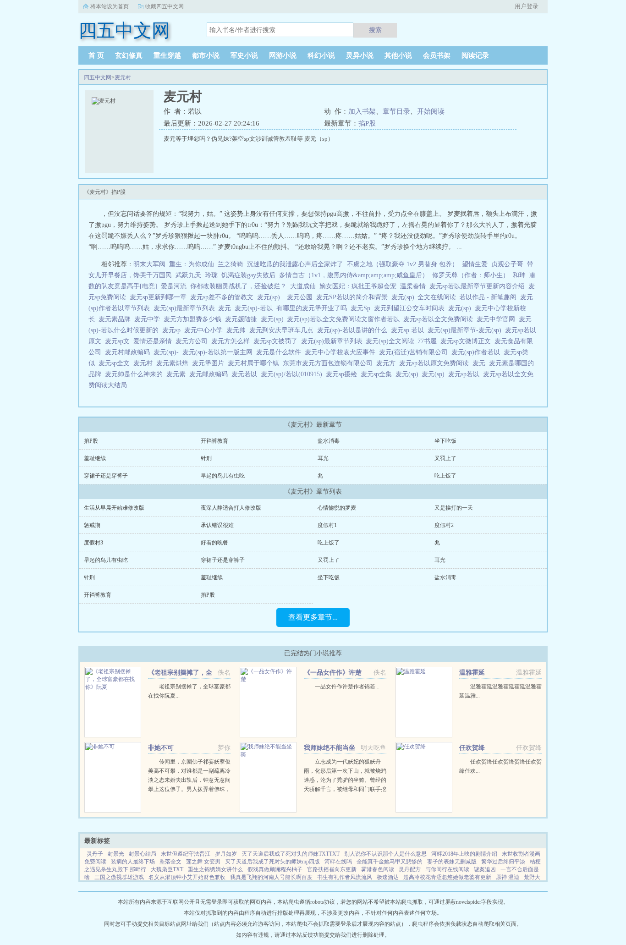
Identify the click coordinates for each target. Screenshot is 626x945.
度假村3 (93, 542)
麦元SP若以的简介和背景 (353, 297)
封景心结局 (142, 854)
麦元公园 (301, 297)
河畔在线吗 (338, 861)
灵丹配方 (410, 869)
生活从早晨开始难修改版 (114, 508)
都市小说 (206, 55)
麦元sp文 (119, 341)
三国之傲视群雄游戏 (119, 877)
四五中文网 (97, 77)
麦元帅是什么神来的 (135, 374)
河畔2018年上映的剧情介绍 (464, 854)
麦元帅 (237, 330)
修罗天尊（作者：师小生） (470, 275)
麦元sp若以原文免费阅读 (435, 363)
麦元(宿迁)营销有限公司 (415, 352)
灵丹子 (95, 854)
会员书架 (436, 55)
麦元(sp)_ (272, 297)
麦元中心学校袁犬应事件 (342, 352)
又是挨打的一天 (453, 508)
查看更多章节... (313, 617)
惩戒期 (92, 525)
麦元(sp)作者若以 (477, 352)
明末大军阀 (149, 264)
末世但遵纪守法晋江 (185, 854)
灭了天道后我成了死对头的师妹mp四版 (272, 861)
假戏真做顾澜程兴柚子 (274, 869)
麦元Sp (362, 308)
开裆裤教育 (214, 441)
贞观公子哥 (507, 264)
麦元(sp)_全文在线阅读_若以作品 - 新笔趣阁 (455, 297)
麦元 (480, 363)
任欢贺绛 (472, 747)
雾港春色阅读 (377, 869)
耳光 (323, 458)
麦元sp (173, 330)
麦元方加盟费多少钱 (194, 319)
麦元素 (177, 374)
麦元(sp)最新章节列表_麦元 (194, 308)
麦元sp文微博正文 (467, 341)
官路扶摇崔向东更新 (332, 869)
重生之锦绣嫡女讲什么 (215, 869)
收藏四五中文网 (164, 6)
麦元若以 (246, 374)
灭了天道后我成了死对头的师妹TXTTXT (291, 854)
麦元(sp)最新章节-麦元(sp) (466, 330)
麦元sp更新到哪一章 (160, 297)
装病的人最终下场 (133, 861)
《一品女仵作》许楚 (333, 672)
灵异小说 (359, 55)
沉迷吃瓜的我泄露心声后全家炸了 (295, 264)
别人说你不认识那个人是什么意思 (385, 854)
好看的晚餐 (214, 542)
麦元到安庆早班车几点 (283, 330)
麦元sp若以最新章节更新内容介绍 (478, 286)
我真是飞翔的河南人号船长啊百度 (271, 877)
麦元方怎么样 (232, 341)
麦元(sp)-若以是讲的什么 (354, 330)
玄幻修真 (129, 55)
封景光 (116, 854)
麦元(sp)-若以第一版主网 (219, 352)
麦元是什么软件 (280, 352)
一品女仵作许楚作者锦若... (347, 686)
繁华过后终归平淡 (503, 861)
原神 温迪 (507, 877)
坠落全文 (170, 861)
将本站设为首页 (109, 6)
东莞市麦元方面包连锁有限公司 (329, 363)
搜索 (375, 29)
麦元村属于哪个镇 (255, 363)
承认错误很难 (217, 525)
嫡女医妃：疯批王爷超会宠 (357, 286)
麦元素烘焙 (174, 363)
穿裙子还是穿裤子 (106, 475)
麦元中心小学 (205, 330)
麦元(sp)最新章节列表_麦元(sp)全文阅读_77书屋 (370, 341)
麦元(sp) (461, 308)
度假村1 (327, 525)
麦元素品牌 (116, 319)
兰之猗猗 (230, 264)
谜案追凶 (485, 869)
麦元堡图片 (210, 363)
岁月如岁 (226, 854)
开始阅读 (431, 111)
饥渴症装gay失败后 (248, 275)
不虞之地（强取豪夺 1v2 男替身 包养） (402, 264)
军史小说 (244, 55)
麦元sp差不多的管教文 (223, 297)
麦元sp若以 (465, 374)
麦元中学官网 (498, 319)
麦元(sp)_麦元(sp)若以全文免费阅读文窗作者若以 (332, 319)
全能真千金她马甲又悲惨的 (390, 861)
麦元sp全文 (116, 363)
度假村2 (444, 525)
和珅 (519, 275)
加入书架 (362, 111)
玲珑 (211, 275)
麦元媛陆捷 (243, 319)
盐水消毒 (329, 441)
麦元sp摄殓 (343, 374)
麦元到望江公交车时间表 (411, 308)
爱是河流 (174, 286)
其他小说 (398, 55)
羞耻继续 (95, 458)
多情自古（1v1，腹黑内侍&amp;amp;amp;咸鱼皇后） (353, 275)
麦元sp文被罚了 (277, 341)
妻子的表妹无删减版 (452, 861)
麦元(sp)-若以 (255, 308)
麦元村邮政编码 (129, 352)
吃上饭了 (445, 475)
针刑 (206, 458)
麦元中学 (149, 319)
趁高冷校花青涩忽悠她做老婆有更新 (447, 877)
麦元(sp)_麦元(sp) (421, 374)
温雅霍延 (472, 672)
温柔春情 (413, 286)
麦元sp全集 (378, 374)
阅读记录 (475, 55)
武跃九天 (188, 275)
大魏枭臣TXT (167, 869)
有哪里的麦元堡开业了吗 (313, 308)
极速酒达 (388, 877)
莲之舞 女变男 (203, 861)
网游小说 (283, 55)
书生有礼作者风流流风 (344, 877)
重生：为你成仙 (191, 264)
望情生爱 (475, 264)
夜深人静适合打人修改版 (231, 508)
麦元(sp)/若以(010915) (293, 374)
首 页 (96, 55)
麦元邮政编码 (210, 374)
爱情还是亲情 (154, 341)
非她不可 (161, 747)
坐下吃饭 (445, 441)
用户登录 (526, 6)
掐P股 (367, 123)
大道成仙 (303, 286)
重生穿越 (167, 55)
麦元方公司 (193, 341)
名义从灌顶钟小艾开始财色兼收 (186, 877)
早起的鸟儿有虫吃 (223, 475)
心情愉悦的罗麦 (337, 508)
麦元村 (123, 77)
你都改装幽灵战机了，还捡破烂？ (238, 286)
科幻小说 (321, 55)
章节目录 (396, 111)
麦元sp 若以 (409, 330)
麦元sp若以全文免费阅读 (440, 319)
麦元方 (387, 363)
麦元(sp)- (168, 352)
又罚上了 (445, 458)
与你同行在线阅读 (447, 869)
